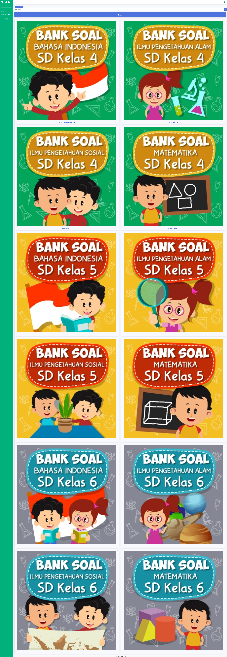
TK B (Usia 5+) (18, 6)
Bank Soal (120, 14)
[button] (222, 2)
